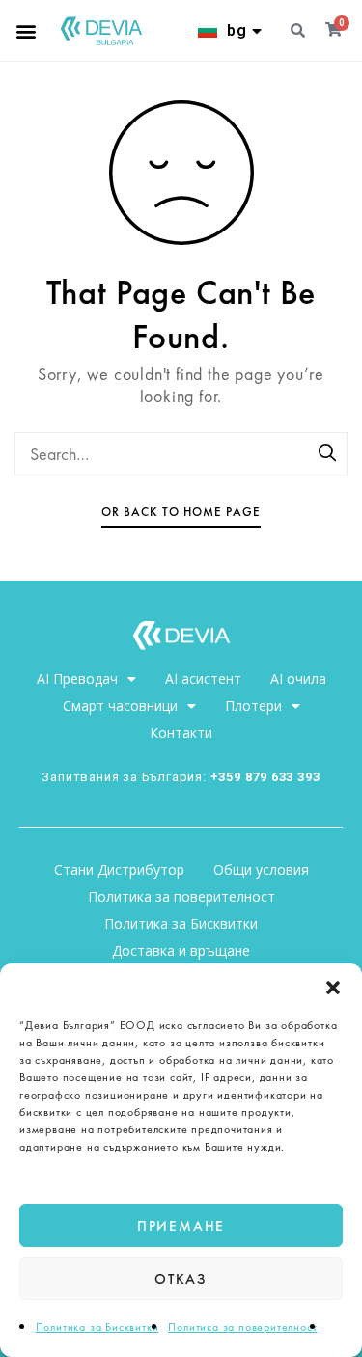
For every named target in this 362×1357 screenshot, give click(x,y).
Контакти (181, 732)
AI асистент (203, 678)
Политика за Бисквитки (97, 1327)
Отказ (181, 1279)
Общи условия (261, 869)
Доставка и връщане (181, 950)
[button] (333, 987)
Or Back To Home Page (181, 511)
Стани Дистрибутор (119, 869)
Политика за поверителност (242, 1327)
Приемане (181, 1225)
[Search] (328, 454)
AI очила (298, 678)
